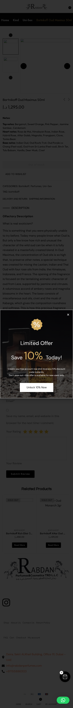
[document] (36, 354)
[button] (65, 676)
